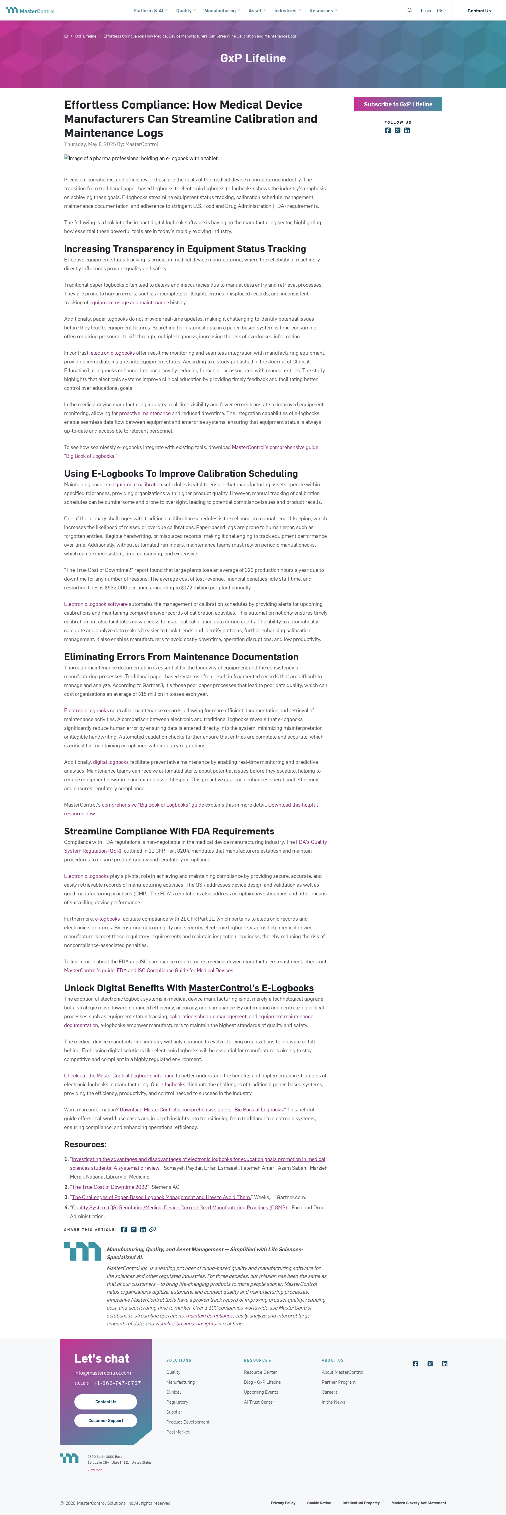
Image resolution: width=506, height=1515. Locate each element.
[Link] (152, 1228)
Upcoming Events (261, 1391)
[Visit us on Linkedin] (445, 1364)
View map (95, 1469)
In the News (333, 1401)
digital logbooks (111, 761)
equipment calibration (137, 484)
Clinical (173, 1391)
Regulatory (177, 1401)
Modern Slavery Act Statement (419, 1502)
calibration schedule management (208, 1016)
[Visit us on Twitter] (430, 1364)
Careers (329, 1391)
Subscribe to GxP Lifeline (398, 104)
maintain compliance (209, 1315)
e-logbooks (107, 918)
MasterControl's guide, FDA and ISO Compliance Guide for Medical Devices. (149, 970)
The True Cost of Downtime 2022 (109, 1186)
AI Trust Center (259, 1401)
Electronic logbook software (96, 603)
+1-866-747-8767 (117, 1383)
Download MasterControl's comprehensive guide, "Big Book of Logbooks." (203, 1109)
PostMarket (178, 1431)
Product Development (188, 1421)
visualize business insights (185, 1323)
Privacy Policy (283, 1502)
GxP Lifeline (85, 36)
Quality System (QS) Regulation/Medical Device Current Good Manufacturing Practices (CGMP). (180, 1207)
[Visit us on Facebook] (415, 1364)
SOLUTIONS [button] (179, 1360)
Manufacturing (180, 1381)
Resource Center (260, 1371)
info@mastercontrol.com (102, 1372)
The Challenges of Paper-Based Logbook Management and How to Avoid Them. (161, 1197)
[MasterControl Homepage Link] (30, 10)
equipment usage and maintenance (129, 302)
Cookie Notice (319, 1502)
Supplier (174, 1411)
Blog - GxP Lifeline (262, 1381)
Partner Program (339, 1381)
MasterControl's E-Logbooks (251, 987)
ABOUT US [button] (333, 1360)
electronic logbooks (113, 352)
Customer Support (105, 1420)
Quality (173, 1371)
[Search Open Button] (410, 10)
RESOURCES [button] (257, 1360)
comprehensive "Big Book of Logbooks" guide (153, 804)
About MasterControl (343, 1371)
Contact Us (479, 10)
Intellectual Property (361, 1502)
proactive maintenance (144, 412)
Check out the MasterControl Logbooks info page (119, 1075)
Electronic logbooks (86, 710)
